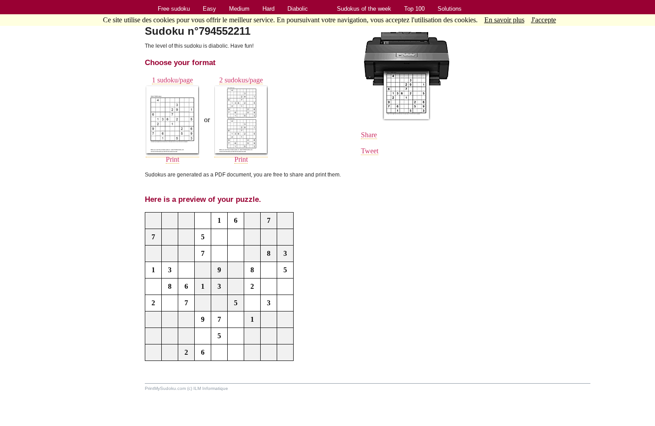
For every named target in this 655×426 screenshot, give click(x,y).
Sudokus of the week (364, 8)
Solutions (450, 8)
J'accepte (543, 20)
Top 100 (414, 8)
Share (369, 135)
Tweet (369, 151)
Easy (209, 8)
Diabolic (297, 8)
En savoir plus (504, 20)
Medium (239, 8)
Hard (268, 8)
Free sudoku (174, 8)
